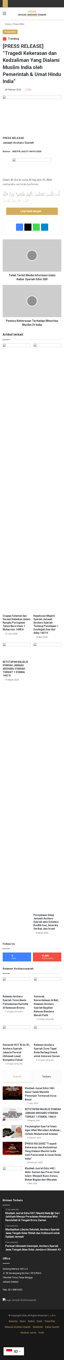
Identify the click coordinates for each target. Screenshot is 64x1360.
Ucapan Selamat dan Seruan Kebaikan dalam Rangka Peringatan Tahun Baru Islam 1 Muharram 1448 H (16, 622)
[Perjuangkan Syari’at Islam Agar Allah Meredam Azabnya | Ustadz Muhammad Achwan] (12, 1131)
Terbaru (46, 1076)
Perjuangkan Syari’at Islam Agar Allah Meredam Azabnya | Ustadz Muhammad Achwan (43, 1130)
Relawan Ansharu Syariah (18, 1327)
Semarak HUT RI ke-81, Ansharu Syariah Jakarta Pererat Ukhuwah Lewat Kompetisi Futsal (16, 1052)
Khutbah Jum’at (28, 1332)
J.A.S (52, 1315)
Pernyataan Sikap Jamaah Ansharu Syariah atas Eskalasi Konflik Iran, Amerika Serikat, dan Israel (45, 922)
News (23, 1321)
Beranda (13, 1321)
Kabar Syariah (52, 1327)
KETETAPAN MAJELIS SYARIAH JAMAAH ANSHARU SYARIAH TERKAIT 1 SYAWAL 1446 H (43, 1113)
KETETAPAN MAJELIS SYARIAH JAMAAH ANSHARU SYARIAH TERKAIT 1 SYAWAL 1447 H (15, 668)
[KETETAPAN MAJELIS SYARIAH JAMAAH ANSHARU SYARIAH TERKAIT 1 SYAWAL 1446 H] (12, 1114)
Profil (41, 1332)
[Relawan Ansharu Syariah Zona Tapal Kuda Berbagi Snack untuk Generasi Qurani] (47, 1033)
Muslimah (38, 1327)
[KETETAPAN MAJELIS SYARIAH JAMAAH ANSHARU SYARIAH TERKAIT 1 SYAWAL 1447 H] (17, 651)
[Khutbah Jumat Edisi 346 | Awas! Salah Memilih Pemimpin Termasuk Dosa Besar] (12, 1093)
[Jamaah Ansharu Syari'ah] (32, 13)
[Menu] (4, 15)
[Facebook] (19, 227)
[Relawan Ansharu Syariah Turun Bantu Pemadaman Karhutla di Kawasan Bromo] (16, 985)
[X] (27, 227)
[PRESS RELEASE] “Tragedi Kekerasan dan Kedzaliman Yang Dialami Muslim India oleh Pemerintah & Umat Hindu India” (43, 1151)
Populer (17, 1076)
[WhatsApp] (36, 227)
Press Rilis (50, 1321)
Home (7, 24)
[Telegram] (44, 227)
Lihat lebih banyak (31, 211)
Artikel (31, 1321)
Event (39, 1321)
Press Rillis (18, 24)
